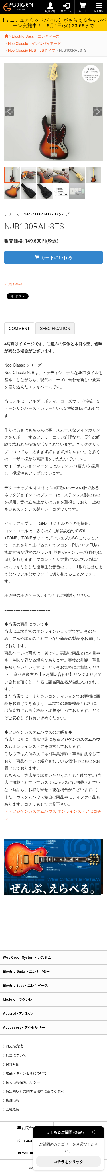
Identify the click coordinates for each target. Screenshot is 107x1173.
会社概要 (12, 1109)
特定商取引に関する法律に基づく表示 (35, 1091)
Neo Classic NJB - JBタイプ (31, 50)
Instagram (29, 1140)
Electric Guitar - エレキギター (26, 972)
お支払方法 (14, 1046)
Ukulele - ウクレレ (17, 1000)
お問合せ (29, 1128)
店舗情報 (12, 1100)
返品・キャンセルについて (26, 1073)
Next (97, 111)
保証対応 (12, 1064)
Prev (9, 111)
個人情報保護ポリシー (23, 1082)
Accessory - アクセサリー (24, 1028)
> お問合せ (13, 284)
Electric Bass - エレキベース (36, 36)
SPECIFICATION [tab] (55, 328)
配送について (16, 1055)
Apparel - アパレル (18, 1014)
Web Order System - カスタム (27, 958)
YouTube (29, 1153)
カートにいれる (55, 257)
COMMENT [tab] (19, 328)
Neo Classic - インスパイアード (34, 43)
